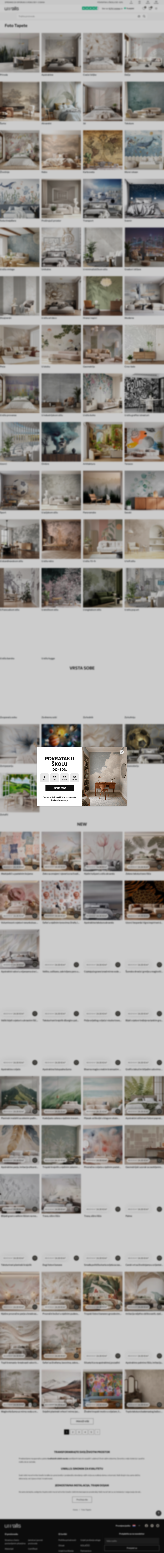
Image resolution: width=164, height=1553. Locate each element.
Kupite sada (59, 788)
